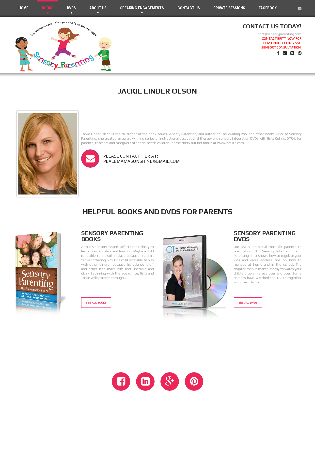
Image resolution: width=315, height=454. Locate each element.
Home (23, 8)
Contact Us (188, 8)
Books (47, 8)
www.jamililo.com (230, 143)
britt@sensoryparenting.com (279, 34)
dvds (71, 8)
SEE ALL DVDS (248, 302)
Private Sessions (229, 8)
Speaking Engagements (142, 8)
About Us (98, 8)
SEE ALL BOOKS (96, 302)
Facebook (268, 8)
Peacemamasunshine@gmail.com (141, 161)
